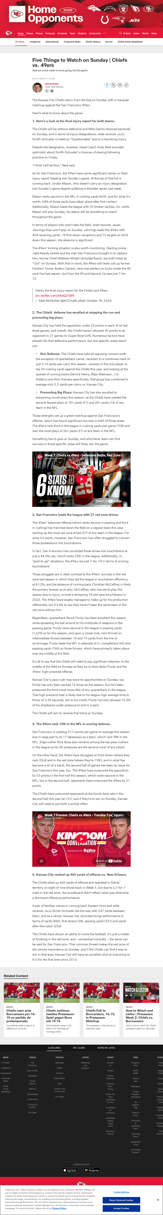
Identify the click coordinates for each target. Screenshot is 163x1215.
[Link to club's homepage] (9, 33)
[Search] (120, 33)
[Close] (157, 1199)
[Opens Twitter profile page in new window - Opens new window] (47, 91)
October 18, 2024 (98, 300)
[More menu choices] (104, 33)
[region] (81, 1200)
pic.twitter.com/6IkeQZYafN (54, 295)
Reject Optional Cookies (121, 1200)
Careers (110, 1070)
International (5, 1073)
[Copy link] (126, 85)
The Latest (32, 1112)
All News (5, 1062)
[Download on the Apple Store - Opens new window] (70, 1170)
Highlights (32, 1076)
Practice (59, 1073)
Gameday (60, 1062)
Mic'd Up (32, 1089)
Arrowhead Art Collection (110, 1110)
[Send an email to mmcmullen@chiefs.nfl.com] (52, 91)
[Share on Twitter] (113, 86)
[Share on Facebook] (107, 86)
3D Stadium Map (135, 1105)
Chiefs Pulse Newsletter (5, 1089)
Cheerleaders (32, 1094)
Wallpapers (135, 1086)
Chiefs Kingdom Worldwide (135, 1094)
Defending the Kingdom (85, 1065)
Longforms (5, 1068)
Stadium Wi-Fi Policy (110, 1086)
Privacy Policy (59, 1208)
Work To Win (32, 1070)
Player (59, 1068)
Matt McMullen (52, 84)
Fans (60, 1083)
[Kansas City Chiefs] (81, 1184)
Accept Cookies (121, 1208)
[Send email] (119, 86)
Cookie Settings (121, 1192)
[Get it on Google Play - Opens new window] (91, 1172)
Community (32, 1099)
